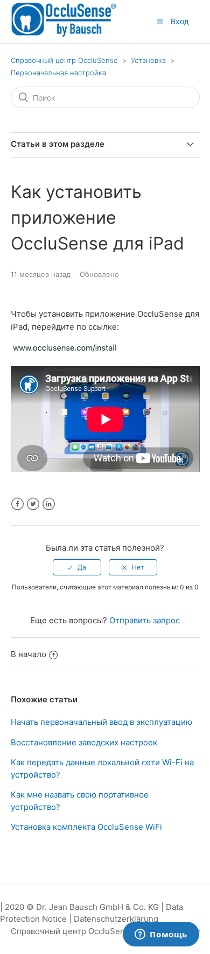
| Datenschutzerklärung (113, 919)
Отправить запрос (144, 620)
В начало (28, 654)
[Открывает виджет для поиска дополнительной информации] (161, 935)
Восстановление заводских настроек (84, 742)
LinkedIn (48, 504)
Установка (148, 60)
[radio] (77, 567)
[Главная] (64, 35)
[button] (160, 22)
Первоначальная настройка (58, 72)
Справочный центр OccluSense (64, 60)
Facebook (17, 504)
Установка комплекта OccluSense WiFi (86, 827)
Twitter (33, 504)
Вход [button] (180, 21)
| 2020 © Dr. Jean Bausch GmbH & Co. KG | (83, 907)
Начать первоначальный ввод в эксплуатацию (101, 722)
